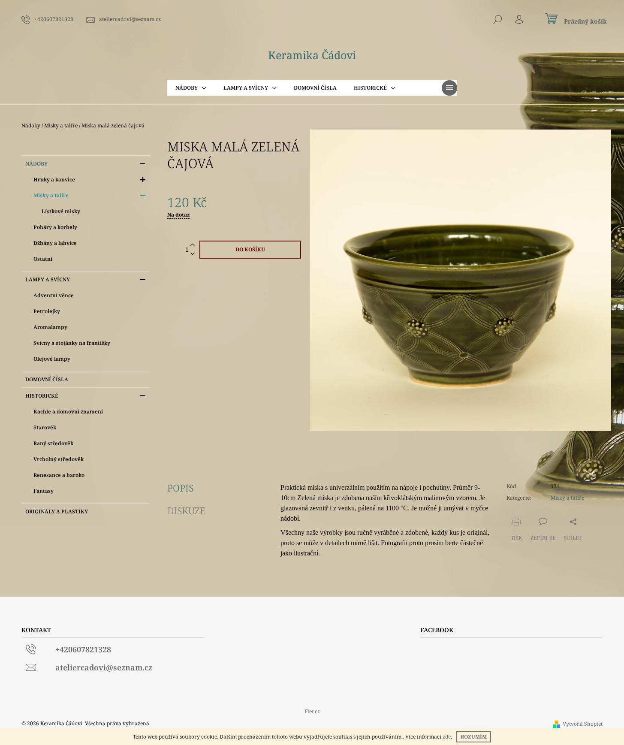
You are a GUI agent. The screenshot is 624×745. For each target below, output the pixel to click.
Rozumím (474, 736)
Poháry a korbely (55, 227)
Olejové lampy (51, 358)
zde (447, 736)
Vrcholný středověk (58, 459)
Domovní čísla (46, 379)
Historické (41, 395)
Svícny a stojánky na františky (71, 343)
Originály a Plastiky (56, 511)
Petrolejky (46, 311)
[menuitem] (191, 88)
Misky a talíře (51, 195)
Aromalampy (50, 327)
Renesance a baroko (58, 475)
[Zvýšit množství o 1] (192, 245)
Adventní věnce (53, 295)
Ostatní (42, 258)
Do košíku (250, 249)
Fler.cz (312, 711)
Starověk (44, 427)
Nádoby (36, 163)
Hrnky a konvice (54, 179)
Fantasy (43, 491)
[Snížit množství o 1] (192, 254)
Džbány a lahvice (55, 243)
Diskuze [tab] (186, 510)
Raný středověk (53, 443)
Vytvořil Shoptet (583, 723)
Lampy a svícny (47, 279)
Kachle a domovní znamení (68, 411)
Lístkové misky (61, 211)
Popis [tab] (180, 488)
